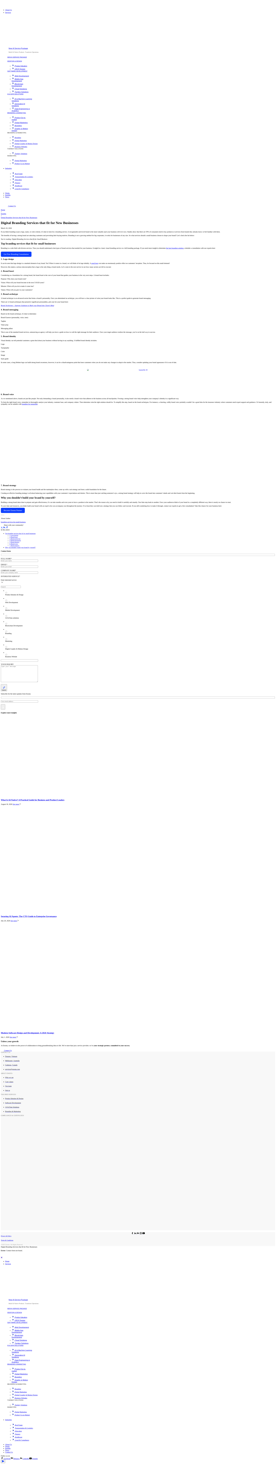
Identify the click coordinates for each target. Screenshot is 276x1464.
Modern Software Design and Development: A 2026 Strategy (27, 1033)
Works (7, 193)
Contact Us (9, 1452)
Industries (8, 168)
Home (3, 210)
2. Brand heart (13, 537)
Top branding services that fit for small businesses (20, 533)
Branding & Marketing (16, 113)
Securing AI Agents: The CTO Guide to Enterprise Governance (29, 916)
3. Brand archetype (14, 539)
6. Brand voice (13, 544)
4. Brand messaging (15, 540)
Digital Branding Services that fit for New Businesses (19, 218)
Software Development (17, 71)
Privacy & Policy (6, 1236)
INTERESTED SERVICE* (10, 576)
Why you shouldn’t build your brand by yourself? (20, 547)
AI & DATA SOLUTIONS (15, 94)
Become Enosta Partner (13, 510)
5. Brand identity (14, 542)
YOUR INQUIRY (7, 664)
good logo (94, 263)
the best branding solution (175, 248)
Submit (4, 690)
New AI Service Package (18, 48)
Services (8, 12)
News (7, 197)
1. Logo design (13, 535)
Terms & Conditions (7, 1240)
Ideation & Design (14, 61)
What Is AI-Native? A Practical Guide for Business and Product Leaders (32, 800)
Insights (7, 195)
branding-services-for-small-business (13, 522)
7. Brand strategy (14, 545)
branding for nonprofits (30, 404)
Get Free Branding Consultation (16, 254)
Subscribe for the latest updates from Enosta (16, 694)
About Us (8, 10)
